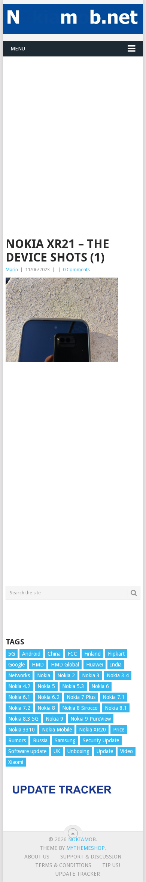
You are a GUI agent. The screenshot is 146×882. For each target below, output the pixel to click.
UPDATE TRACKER (77, 874)
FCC (72, 654)
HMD (38, 665)
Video (126, 751)
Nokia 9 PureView (90, 719)
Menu (17, 49)
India (116, 665)
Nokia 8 (46, 708)
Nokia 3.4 (118, 675)
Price (118, 730)
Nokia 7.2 (19, 708)
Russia (40, 740)
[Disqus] (73, 477)
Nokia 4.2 (19, 686)
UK (57, 751)
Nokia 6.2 (48, 697)
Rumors (17, 740)
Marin (12, 269)
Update (105, 751)
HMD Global (65, 665)
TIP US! (111, 865)
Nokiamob (82, 839)
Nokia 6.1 (19, 697)
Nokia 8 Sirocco (80, 708)
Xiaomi (15, 762)
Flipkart (116, 654)
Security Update (101, 740)
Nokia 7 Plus (81, 697)
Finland (92, 654)
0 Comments (76, 269)
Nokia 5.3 (73, 686)
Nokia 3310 (21, 730)
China (54, 654)
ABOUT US (36, 857)
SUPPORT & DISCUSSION (90, 857)
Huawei (94, 665)
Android (31, 654)
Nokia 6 (100, 686)
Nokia (43, 675)
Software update (27, 751)
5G (11, 654)
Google (16, 665)
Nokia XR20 (92, 730)
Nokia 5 (46, 686)
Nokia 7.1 (114, 697)
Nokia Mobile (57, 730)
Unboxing (78, 751)
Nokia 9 (54, 719)
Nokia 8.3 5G (23, 719)
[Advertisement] (73, 129)
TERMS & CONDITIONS (63, 865)
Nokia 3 (91, 675)
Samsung (65, 740)
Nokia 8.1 (116, 708)
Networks (19, 675)
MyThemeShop (85, 848)
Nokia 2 (66, 675)
